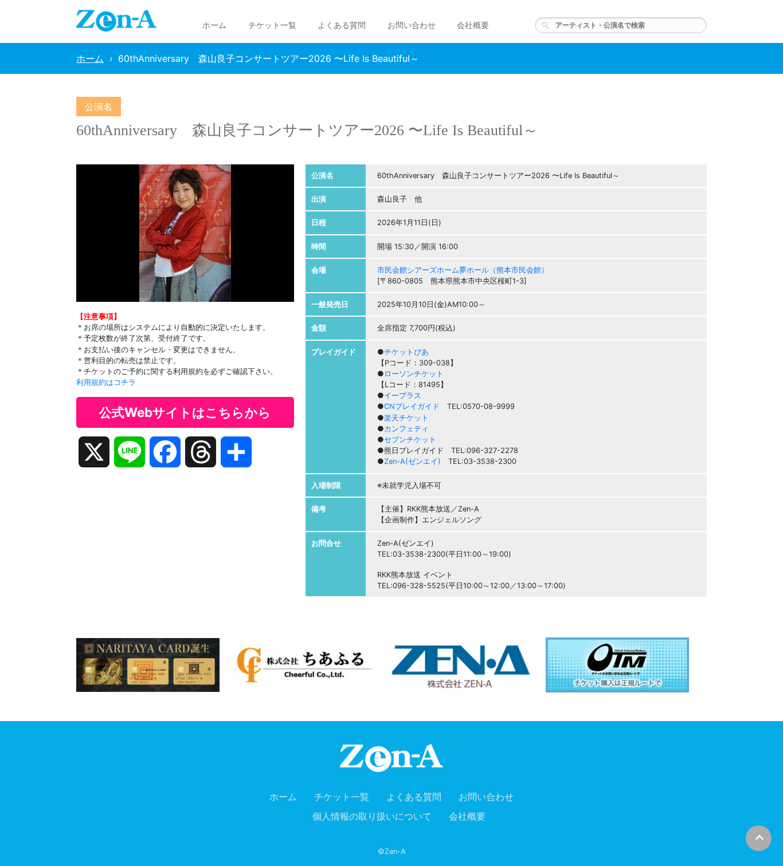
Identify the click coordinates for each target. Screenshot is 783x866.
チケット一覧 (272, 25)
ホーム (214, 25)
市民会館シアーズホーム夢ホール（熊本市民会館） (463, 270)
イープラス (402, 395)
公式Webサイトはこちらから (185, 412)
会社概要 (473, 25)
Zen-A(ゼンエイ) (412, 461)
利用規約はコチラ (106, 382)
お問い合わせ (411, 25)
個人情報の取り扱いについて (372, 816)
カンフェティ (406, 428)
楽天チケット (406, 418)
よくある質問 (342, 25)
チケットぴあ (406, 352)
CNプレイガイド (412, 406)
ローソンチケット (414, 373)
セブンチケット (410, 439)
